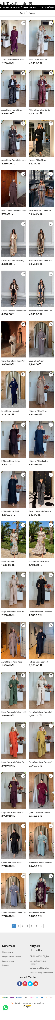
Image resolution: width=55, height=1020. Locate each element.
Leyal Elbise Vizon (36, 361)
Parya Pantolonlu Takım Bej (40, 712)
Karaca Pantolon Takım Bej (12, 260)
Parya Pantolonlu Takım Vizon (13, 612)
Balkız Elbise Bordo (37, 912)
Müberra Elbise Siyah (10, 511)
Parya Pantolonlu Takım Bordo (13, 812)
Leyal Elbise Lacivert (10, 411)
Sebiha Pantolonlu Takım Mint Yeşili (41, 862)
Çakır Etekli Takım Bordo (39, 812)
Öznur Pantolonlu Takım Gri (13, 361)
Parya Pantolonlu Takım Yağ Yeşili (41, 762)
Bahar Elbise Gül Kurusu (39, 561)
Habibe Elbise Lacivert (38, 662)
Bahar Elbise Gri (8, 561)
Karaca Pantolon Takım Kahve (41, 260)
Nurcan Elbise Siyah (37, 160)
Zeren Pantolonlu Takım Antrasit (41, 511)
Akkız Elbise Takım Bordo (39, 110)
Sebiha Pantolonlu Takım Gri (13, 912)
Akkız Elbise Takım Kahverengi (13, 160)
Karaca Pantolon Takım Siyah (13, 311)
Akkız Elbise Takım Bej (38, 60)
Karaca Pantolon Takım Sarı (40, 210)
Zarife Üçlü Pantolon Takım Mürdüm (13, 60)
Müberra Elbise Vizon (38, 411)
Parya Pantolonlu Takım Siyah (41, 612)
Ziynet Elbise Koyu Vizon (11, 662)
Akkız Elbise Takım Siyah (11, 110)
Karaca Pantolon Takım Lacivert (41, 311)
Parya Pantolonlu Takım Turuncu (13, 762)
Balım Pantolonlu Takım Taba (13, 210)
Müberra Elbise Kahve (10, 461)
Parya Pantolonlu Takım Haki (13, 712)
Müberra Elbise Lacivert (39, 461)
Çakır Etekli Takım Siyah (11, 862)
